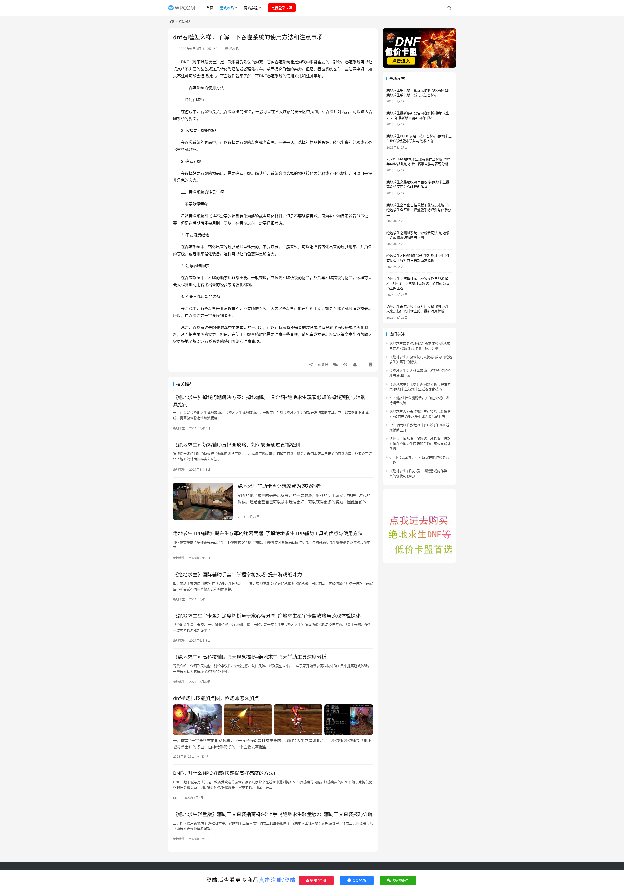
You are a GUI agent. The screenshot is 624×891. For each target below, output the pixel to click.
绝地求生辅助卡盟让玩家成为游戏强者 (279, 486)
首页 (209, 8)
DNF (205, 756)
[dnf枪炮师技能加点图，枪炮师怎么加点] (273, 719)
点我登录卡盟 (282, 8)
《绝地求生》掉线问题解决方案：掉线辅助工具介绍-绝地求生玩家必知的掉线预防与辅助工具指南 (271, 401)
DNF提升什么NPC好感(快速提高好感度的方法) (224, 773)
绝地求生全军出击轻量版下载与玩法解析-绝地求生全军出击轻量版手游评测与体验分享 (418, 210)
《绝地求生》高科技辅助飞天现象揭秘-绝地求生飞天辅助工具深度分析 (249, 657)
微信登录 (400, 880)
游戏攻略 (227, 8)
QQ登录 (359, 880)
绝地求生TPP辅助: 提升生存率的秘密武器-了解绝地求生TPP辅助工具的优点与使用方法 (268, 533)
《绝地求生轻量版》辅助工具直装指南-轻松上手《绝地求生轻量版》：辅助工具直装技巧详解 (273, 814)
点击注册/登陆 (277, 880)
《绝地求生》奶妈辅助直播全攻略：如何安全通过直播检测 (236, 445)
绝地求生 (179, 428)
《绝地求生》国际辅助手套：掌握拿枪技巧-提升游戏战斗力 (237, 575)
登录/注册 (317, 880)
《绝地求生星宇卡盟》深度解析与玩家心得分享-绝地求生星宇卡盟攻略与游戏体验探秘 (267, 616)
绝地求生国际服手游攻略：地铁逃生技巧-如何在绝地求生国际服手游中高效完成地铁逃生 (420, 443)
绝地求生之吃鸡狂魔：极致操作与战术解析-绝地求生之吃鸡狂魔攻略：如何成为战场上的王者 (417, 283)
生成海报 (320, 364)
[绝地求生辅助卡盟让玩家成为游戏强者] (203, 501)
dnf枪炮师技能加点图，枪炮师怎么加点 (216, 698)
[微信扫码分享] (335, 364)
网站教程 (251, 8)
